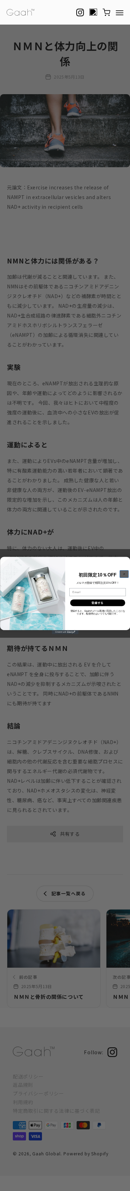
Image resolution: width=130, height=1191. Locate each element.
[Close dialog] (124, 573)
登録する (98, 602)
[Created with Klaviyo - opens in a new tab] (65, 632)
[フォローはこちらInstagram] (80, 12)
